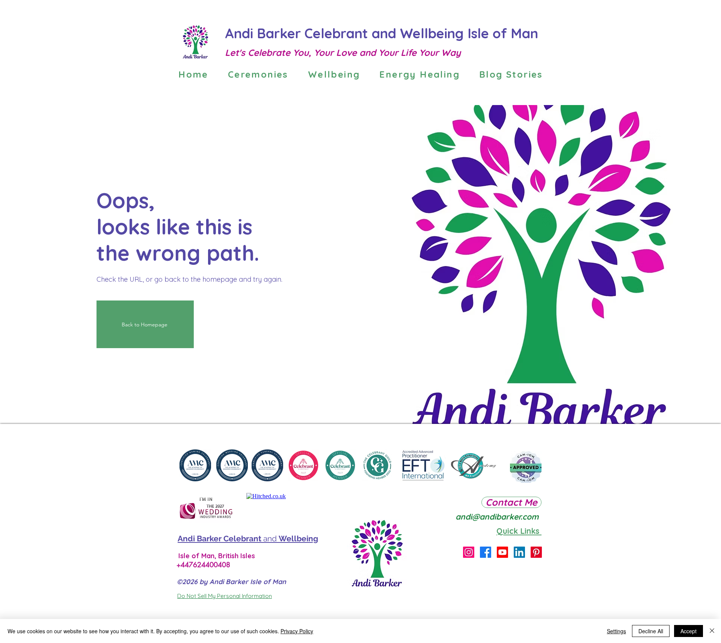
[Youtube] (502, 552)
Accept (688, 631)
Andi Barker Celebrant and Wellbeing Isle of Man (383, 33)
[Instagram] (468, 552)
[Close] (711, 631)
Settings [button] (616, 631)
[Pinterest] (536, 552)
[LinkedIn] (519, 552)
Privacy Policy (297, 631)
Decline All (650, 631)
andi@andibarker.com (497, 516)
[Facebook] (485, 552)
